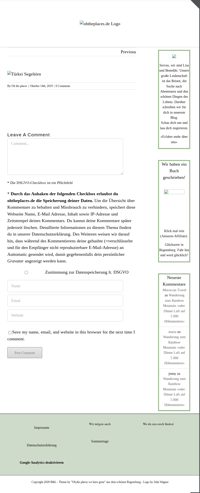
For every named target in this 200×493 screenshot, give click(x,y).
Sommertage (100, 441)
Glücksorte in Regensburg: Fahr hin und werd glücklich (174, 250)
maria (172, 332)
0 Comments (63, 86)
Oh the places (19, 86)
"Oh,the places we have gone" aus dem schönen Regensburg (106, 482)
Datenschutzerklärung (51, 234)
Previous (128, 51)
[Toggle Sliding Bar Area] (194, 4)
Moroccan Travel (174, 290)
